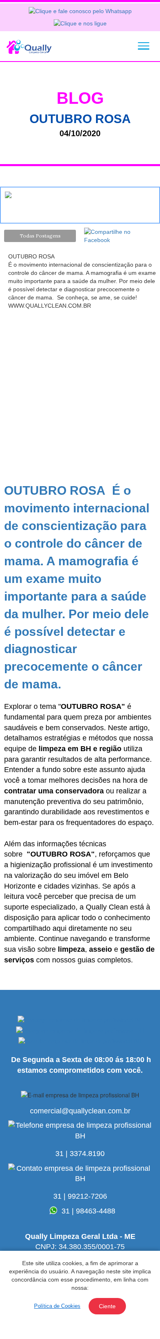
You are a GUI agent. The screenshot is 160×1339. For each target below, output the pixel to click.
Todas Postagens (40, 236)
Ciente (107, 1306)
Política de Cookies (57, 1306)
